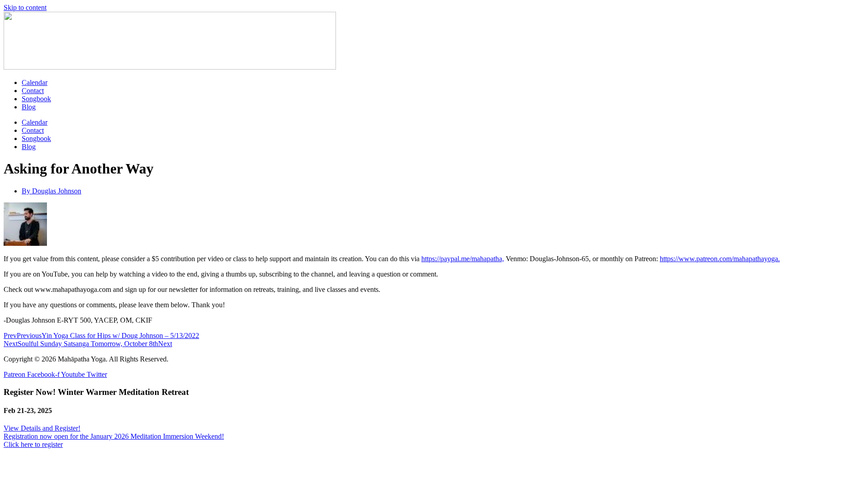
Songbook (36, 99)
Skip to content (25, 7)
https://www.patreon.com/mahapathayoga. (720, 259)
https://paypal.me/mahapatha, (462, 259)
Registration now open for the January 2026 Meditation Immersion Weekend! (114, 436)
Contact (33, 90)
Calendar (34, 82)
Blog (29, 107)
